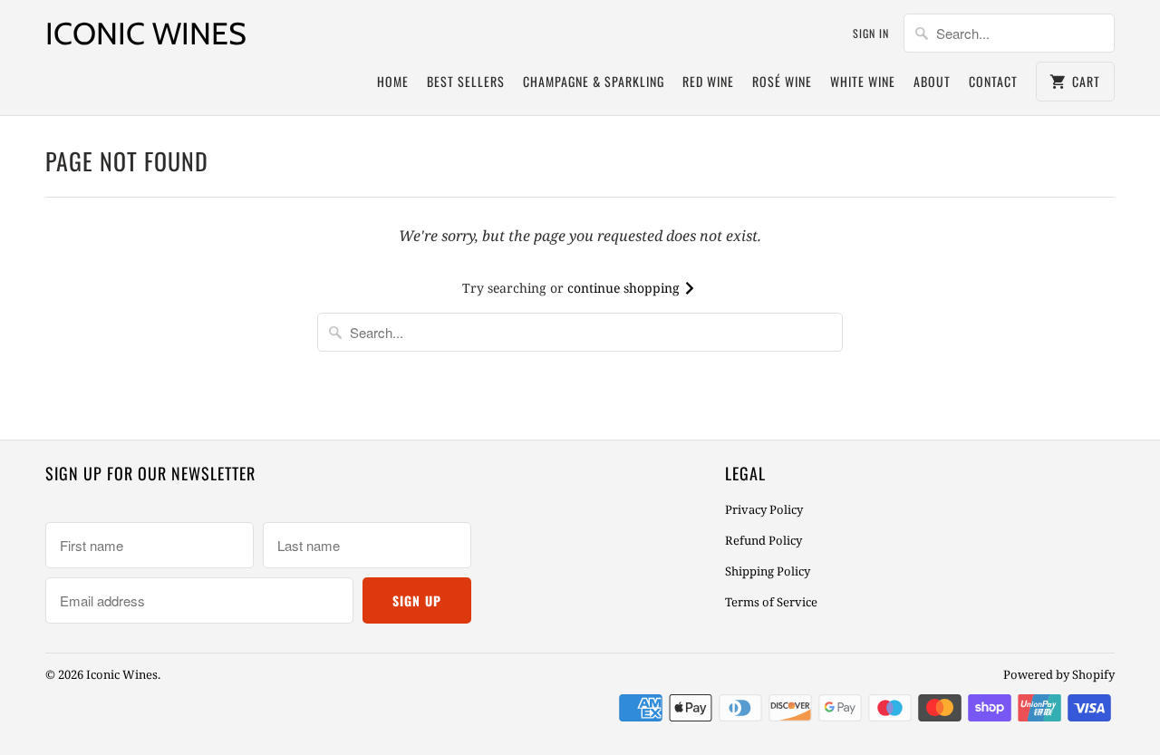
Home (393, 81)
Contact (993, 81)
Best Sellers (466, 81)
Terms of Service (771, 602)
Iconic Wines (145, 34)
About (932, 81)
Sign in (871, 33)
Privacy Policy (764, 509)
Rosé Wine (782, 81)
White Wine (862, 81)
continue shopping (625, 287)
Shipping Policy (767, 571)
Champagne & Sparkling (593, 81)
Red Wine (708, 81)
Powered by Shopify (1059, 674)
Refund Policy (763, 540)
